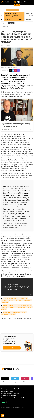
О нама (3, 389)
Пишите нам (21, 389)
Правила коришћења (11, 389)
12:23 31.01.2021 (5, 45)
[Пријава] (21, 2)
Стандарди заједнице (7, 391)
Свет (2, 374)
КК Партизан (27, 318)
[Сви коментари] (2, 415)
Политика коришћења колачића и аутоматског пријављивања (10, 394)
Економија (18, 374)
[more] (31, 129)
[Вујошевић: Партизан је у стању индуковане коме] (17, 110)
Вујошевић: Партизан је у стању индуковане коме (16, 124)
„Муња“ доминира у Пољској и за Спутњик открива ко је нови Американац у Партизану (16, 300)
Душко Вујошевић (6, 322)
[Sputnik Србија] (5, 2)
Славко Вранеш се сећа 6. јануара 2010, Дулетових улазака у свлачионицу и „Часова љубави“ (17, 307)
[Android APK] (6, 403)
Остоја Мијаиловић (17, 318)
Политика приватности (7, 398)
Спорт (9, 318)
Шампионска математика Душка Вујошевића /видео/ (14, 313)
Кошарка (4, 318)
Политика (8, 374)
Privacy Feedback (19, 398)
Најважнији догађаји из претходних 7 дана (11, 16)
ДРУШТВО (26, 374)
